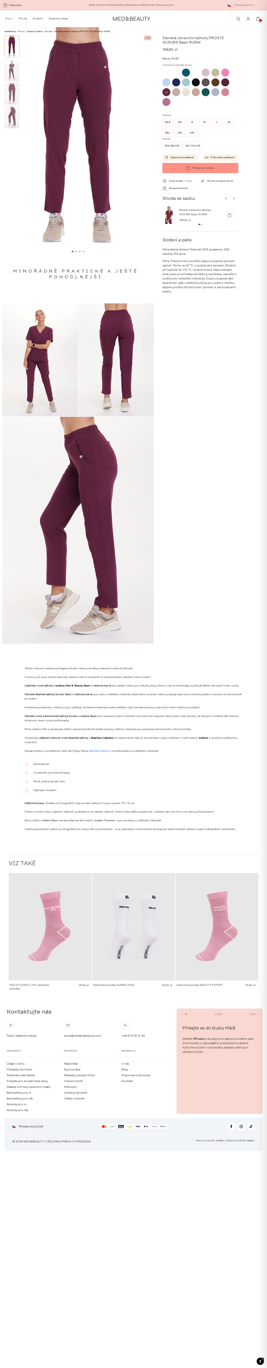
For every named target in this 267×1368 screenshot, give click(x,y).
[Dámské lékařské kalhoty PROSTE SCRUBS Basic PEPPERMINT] (176, 73)
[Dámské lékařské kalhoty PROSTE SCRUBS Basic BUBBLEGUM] (166, 73)
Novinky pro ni (16, 1104)
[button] (72, 251)
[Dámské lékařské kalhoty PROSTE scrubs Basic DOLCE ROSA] (225, 92)
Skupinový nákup (58, 18)
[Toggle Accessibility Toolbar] (260, 1361)
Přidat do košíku (203, 168)
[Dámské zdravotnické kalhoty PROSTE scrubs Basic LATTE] (176, 92)
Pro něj (22, 18)
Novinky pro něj (17, 1110)
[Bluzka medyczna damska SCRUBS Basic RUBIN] (229, 215)
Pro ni (8, 18)
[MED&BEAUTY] (131, 18)
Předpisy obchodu (19, 1069)
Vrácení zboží (73, 1081)
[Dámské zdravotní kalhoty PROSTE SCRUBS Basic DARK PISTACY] (186, 82)
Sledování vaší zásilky (21, 1075)
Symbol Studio (224, 1141)
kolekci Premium (104, 820)
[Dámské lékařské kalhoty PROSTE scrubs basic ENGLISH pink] (206, 73)
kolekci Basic (50, 820)
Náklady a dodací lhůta (79, 1075)
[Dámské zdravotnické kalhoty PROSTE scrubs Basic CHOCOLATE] (206, 82)
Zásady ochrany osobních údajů (28, 1087)
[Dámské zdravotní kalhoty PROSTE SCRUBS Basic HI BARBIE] (225, 73)
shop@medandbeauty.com (82, 1035)
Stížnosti (70, 1087)
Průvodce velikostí (222, 157)
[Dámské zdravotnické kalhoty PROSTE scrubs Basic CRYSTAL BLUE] (166, 82)
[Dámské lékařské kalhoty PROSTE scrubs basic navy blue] (176, 82)
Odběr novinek (74, 1098)
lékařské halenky (99, 751)
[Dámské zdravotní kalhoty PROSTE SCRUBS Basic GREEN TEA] (215, 73)
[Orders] (248, 19)
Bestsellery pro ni (19, 1092)
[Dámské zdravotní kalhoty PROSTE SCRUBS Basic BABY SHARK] (215, 92)
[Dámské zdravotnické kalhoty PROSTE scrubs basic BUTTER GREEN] (206, 92)
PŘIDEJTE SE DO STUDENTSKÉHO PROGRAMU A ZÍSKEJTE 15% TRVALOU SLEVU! (131, 5)
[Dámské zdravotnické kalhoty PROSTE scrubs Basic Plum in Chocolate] (225, 82)
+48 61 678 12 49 (133, 1035)
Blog (124, 1069)
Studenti (38, 18)
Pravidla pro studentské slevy (27, 1081)
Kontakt (127, 1081)
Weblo (251, 1141)
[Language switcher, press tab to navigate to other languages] (229, 5)
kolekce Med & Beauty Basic (73, 685)
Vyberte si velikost (182, 157)
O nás (125, 1063)
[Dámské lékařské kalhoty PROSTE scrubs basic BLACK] (196, 82)
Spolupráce (72, 1069)
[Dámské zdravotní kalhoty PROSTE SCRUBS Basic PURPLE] (166, 102)
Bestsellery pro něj (20, 1098)
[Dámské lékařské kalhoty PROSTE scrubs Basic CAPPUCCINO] (196, 92)
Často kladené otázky (22, 1035)
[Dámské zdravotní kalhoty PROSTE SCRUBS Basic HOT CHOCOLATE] (215, 82)
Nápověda (71, 1063)
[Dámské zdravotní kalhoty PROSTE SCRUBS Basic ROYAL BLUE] (196, 73)
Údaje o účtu (16, 1063)
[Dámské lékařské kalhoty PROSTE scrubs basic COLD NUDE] (186, 92)
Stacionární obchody (135, 1075)
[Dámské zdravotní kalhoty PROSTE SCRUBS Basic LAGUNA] (186, 73)
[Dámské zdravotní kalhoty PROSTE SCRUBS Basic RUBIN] (166, 92)
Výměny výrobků (75, 1092)
